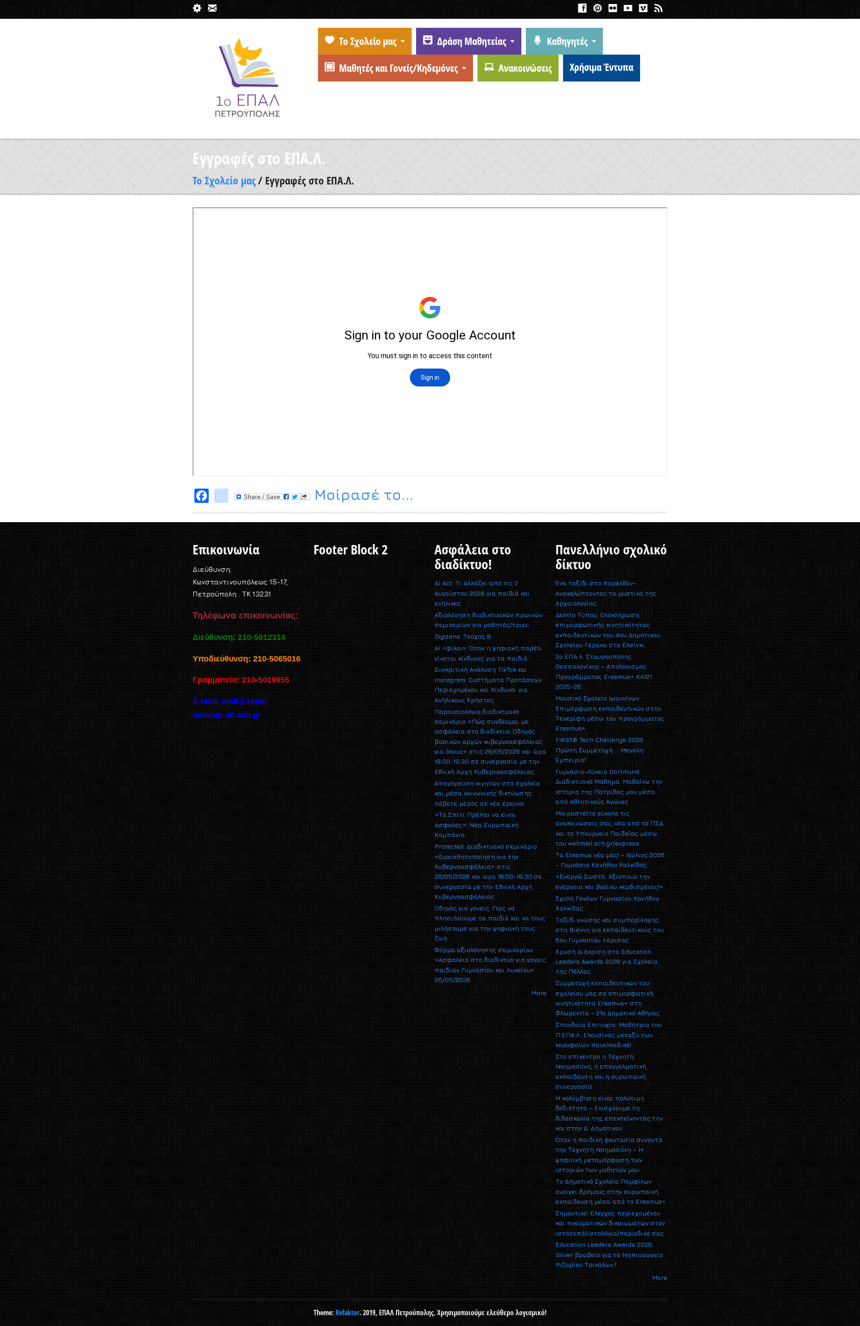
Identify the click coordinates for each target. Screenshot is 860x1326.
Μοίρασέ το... (361, 496)
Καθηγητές (567, 40)
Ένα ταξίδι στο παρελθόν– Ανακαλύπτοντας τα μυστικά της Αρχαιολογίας (605, 593)
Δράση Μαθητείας (471, 40)
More (538, 992)
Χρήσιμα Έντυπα (601, 66)
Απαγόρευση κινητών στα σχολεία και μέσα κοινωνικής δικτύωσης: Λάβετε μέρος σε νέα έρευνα (487, 793)
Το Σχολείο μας (367, 40)
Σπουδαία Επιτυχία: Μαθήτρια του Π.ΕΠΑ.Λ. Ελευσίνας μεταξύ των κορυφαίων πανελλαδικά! (608, 1034)
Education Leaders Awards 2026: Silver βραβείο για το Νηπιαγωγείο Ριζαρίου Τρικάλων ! (609, 1254)
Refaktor (347, 1312)
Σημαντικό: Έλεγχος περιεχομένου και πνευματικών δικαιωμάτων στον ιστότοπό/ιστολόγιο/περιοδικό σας (610, 1223)
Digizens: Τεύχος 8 (462, 636)
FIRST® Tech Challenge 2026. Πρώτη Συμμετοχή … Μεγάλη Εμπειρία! (600, 750)
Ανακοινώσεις (525, 67)
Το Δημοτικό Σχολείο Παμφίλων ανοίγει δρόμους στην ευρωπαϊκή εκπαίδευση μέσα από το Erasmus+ (610, 1191)
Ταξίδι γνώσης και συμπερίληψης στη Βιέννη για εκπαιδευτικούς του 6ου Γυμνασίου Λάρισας (609, 930)
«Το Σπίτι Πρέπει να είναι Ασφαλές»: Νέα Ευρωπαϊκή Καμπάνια (476, 824)
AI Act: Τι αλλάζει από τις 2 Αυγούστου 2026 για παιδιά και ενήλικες (482, 593)
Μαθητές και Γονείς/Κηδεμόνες (398, 67)
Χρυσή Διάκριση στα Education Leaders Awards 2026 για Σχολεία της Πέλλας (606, 961)
